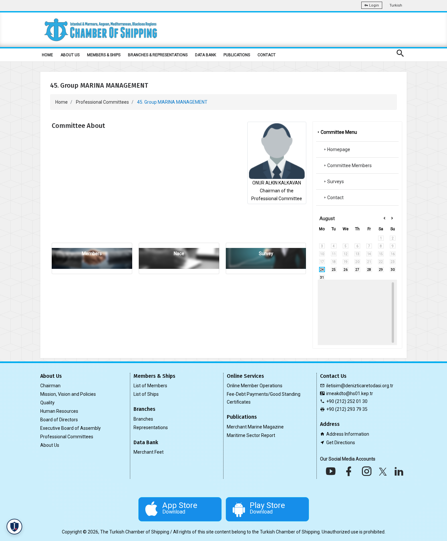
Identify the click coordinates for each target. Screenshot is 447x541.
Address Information (347, 434)
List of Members (150, 385)
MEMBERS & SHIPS (103, 55)
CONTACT (267, 55)
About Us (49, 445)
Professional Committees (102, 102)
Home (61, 102)
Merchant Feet (149, 452)
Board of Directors (59, 419)
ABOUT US (70, 55)
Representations (151, 427)
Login (373, 5)
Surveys (335, 181)
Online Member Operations (254, 385)
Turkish (395, 5)
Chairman (50, 385)
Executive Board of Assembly (70, 428)
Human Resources (59, 411)
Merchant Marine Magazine (255, 426)
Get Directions (340, 442)
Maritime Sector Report (251, 435)
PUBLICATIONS (237, 55)
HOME (47, 55)
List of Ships (146, 394)
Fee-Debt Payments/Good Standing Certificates (263, 398)
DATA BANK (205, 55)
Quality (47, 402)
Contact (335, 197)
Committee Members (349, 165)
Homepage (338, 149)
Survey (266, 253)
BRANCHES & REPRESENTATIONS (158, 55)
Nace (179, 253)
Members (92, 253)
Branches (143, 419)
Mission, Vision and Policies (68, 394)
